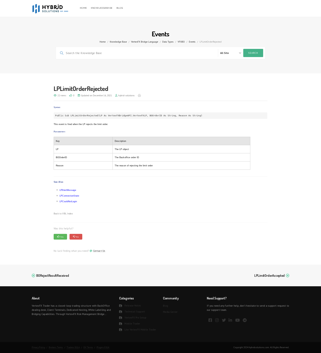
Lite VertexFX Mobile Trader (140, 329)
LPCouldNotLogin (68, 201)
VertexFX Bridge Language (144, 41)
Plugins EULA (103, 347)
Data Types (168, 41)
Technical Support (135, 311)
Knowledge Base (118, 41)
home (103, 41)
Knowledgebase (102, 8)
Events (192, 41)
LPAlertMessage (68, 190)
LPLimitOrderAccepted (269, 275)
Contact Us (99, 250)
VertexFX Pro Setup (135, 317)
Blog (120, 8)
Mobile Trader (132, 323)
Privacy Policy (38, 347)
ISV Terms (88, 347)
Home (83, 8)
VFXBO (181, 41)
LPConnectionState (69, 196)
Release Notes (133, 305)
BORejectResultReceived (52, 275)
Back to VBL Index (63, 213)
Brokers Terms (56, 347)
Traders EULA (73, 347)
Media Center (170, 311)
